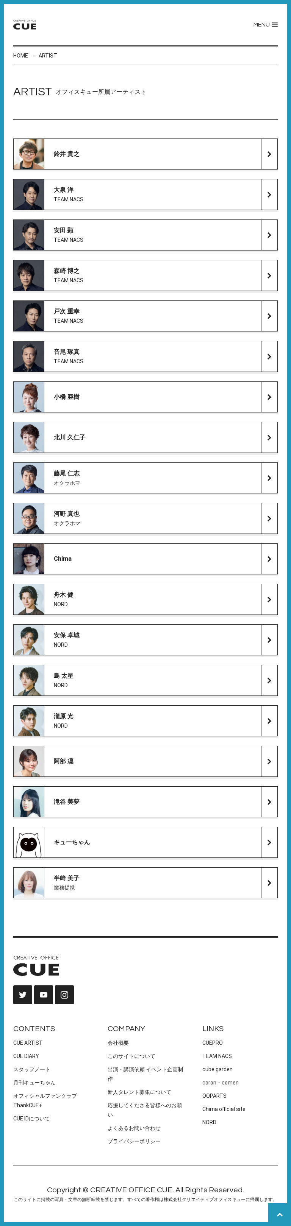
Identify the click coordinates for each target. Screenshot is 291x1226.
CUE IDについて (31, 1119)
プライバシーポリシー (134, 1141)
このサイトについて (131, 1056)
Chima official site (224, 1109)
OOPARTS (214, 1096)
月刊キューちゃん (34, 1083)
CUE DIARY (26, 1056)
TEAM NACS (217, 1056)
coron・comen (220, 1083)
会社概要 (118, 1043)
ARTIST (48, 56)
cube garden (217, 1069)
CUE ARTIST (28, 1043)
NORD (209, 1122)
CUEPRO (212, 1043)
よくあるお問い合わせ (134, 1128)
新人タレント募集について (139, 1092)
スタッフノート (31, 1069)
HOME (20, 56)
